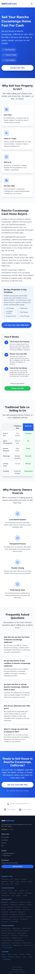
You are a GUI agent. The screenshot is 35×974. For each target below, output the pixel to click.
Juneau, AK (28, 904)
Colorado (3, 956)
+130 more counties (7, 947)
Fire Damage (4, 893)
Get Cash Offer (5, 837)
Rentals (17, 881)
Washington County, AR (17, 938)
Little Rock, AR (26, 909)
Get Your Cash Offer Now (17, 785)
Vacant (12, 895)
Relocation (21, 890)
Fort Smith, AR (4, 912)
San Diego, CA (22, 914)
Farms (7, 884)
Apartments (23, 879)
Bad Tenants (20, 893)
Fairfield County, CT (17, 945)
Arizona (15, 954)
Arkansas (22, 954)
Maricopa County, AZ (22, 933)
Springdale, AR (21, 912)
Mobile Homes (4, 881)
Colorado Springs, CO (6, 919)
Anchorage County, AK (6, 930)
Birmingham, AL (4, 902)
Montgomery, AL (13, 902)
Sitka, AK (3, 907)
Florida (24, 956)
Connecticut (11, 956)
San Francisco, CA (13, 916)
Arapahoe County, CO (6, 945)
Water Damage (12, 893)
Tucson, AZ (24, 907)
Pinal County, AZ (14, 935)
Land (11, 879)
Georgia (30, 956)
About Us (3, 843)
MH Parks (12, 881)
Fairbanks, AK (21, 904)
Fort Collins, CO (23, 919)
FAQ (2, 845)
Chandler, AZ (10, 909)
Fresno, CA (22, 916)
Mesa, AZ (3, 909)
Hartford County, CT (28, 945)
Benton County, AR (5, 938)
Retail (12, 884)
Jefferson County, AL (6, 928)
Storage (30, 881)
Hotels (2, 884)
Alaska (9, 954)
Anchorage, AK (13, 904)
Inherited (3, 890)
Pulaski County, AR (24, 935)
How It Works (4, 840)
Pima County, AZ (5, 935)
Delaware (18, 956)
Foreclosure (10, 890)
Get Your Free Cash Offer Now (16, 325)
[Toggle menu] (32, 4)
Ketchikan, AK (10, 907)
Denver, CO (29, 916)
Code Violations (28, 893)
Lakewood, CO (4, 921)
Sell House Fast (5, 879)
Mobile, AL (29, 902)
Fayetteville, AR (13, 912)
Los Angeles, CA (13, 914)
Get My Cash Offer (17, 68)
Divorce (16, 890)
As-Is (27, 890)
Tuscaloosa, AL (4, 904)
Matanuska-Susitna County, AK (8, 933)
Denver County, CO (16, 942)
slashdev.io (20, 969)
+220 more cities (14, 921)
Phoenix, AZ (17, 907)
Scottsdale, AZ (18, 909)
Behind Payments (5, 895)
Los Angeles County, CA (6, 940)
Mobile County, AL (17, 928)
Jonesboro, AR (4, 914)
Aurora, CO (15, 919)
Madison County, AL (26, 928)
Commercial (17, 879)
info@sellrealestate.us (8, 853)
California (28, 954)
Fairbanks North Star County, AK (20, 930)
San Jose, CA (4, 916)
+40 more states (6, 959)
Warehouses (24, 881)
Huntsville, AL (22, 902)
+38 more (17, 883)
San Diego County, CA (19, 940)
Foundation (18, 895)
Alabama (3, 954)
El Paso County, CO (27, 942)
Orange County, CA (5, 942)
